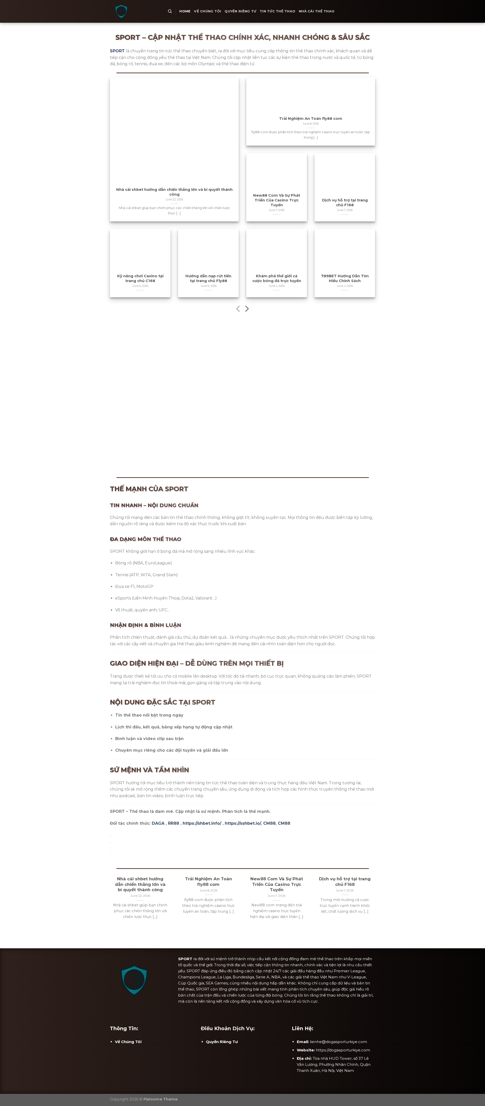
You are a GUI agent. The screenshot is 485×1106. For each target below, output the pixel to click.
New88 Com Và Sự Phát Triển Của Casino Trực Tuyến (276, 200)
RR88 (173, 823)
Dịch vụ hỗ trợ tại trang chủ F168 (345, 202)
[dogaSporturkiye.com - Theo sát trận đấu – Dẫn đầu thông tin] (135, 11)
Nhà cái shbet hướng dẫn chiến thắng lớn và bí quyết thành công (174, 192)
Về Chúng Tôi (207, 11)
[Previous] (238, 310)
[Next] (246, 310)
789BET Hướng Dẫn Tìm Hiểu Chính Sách (345, 278)
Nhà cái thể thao (316, 11)
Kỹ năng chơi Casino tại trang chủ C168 (140, 278)
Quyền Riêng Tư (240, 11)
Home (184, 11)
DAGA (158, 823)
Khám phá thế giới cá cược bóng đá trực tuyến (276, 278)
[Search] (170, 11)
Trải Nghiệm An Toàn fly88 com (310, 118)
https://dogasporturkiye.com (343, 1050)
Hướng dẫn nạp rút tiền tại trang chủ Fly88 (208, 278)
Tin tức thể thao (277, 11)
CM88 (269, 823)
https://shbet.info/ (202, 823)
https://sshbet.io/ (243, 823)
